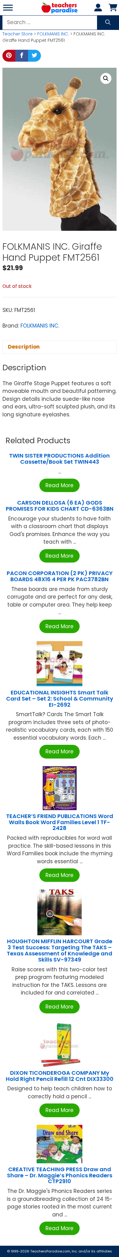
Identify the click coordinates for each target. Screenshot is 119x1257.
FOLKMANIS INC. (53, 34)
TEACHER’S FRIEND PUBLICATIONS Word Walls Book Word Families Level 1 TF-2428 (59, 822)
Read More (59, 485)
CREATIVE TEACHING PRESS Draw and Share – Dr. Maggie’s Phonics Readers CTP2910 (59, 1175)
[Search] (108, 22)
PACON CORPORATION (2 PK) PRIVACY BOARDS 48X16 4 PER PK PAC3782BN (60, 576)
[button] (105, 78)
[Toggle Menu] (8, 7)
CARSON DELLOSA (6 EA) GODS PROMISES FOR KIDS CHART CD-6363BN (60, 506)
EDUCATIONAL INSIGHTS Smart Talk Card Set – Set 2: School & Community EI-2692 (59, 698)
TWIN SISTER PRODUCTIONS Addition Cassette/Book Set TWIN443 (59, 458)
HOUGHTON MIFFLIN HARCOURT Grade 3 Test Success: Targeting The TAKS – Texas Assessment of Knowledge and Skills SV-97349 (59, 950)
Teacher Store (17, 34)
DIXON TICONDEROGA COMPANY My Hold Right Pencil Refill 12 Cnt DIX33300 (60, 1076)
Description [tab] (24, 346)
